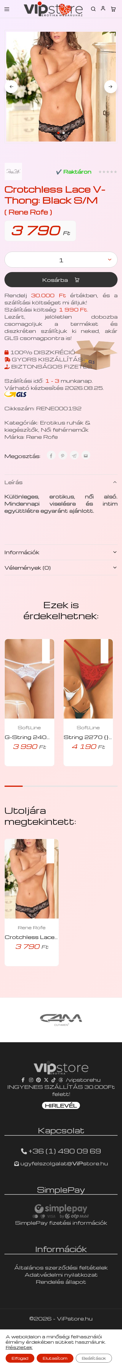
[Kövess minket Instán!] (31, 1079)
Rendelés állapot (61, 1281)
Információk (21, 552)
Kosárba (55, 279)
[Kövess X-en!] (46, 1079)
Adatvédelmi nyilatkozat (61, 1274)
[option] (61, 1020)
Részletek (19, 1347)
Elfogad (20, 1358)
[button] (49, 647)
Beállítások (94, 1358)
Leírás (13, 482)
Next (110, 86)
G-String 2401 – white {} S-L (48, 736)
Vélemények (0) (27, 567)
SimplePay (61, 1189)
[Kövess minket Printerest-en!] (38, 1079)
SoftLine (29, 727)
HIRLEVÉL (61, 1105)
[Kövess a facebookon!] (24, 1079)
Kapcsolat (61, 1130)
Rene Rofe (42, 436)
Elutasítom (55, 1358)
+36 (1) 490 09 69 (64, 1151)
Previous (11, 86)
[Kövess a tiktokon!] (54, 1079)
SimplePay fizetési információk (61, 1222)
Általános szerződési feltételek (61, 1267)
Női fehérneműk (65, 429)
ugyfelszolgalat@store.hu (63, 1163)
